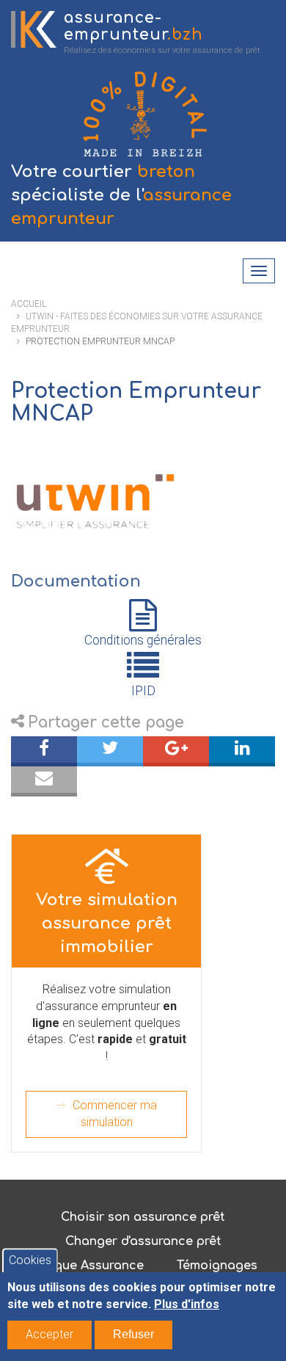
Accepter (49, 1334)
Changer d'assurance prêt (143, 1241)
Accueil (28, 304)
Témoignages (217, 1265)
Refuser (133, 1334)
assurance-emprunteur (133, 26)
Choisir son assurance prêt (143, 1217)
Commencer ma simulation (115, 1113)
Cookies (30, 1261)
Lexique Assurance (86, 1265)
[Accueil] (33, 29)
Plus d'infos (186, 1304)
